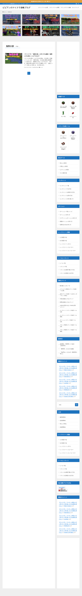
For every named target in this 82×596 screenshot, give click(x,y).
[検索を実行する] (76, 404)
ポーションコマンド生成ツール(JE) (68, 320)
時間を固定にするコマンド (66, 302)
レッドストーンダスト (65, 244)
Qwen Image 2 (68, 370)
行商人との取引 (64, 166)
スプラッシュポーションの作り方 (68, 218)
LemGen (66, 383)
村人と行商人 (63, 423)
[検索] (78, 4)
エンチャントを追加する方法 (67, 192)
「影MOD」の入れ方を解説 (67, 349)
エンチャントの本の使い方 (66, 199)
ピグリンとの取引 (64, 169)
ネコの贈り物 (63, 173)
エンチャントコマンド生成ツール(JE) (68, 311)
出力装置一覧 (63, 240)
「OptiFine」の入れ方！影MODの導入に (68, 353)
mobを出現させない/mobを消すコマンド (68, 306)
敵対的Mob (63, 417)
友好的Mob (63, 420)
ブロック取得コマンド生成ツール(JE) (68, 325)
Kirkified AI (66, 389)
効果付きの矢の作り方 (65, 224)
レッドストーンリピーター (66, 247)
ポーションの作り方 (65, 215)
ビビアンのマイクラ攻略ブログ (16, 7)
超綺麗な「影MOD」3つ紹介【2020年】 (67, 344)
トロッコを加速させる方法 (66, 273)
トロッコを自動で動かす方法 (67, 270)
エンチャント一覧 (64, 185)
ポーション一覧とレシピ (66, 211)
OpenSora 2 (67, 376)
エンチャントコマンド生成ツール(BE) (68, 316)
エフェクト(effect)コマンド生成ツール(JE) (68, 289)
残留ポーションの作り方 (66, 221)
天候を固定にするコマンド (66, 299)
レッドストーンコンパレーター (68, 250)
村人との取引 (63, 163)
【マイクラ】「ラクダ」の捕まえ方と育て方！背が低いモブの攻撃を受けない (68, 368)
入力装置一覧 (63, 237)
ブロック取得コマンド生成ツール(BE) (68, 330)
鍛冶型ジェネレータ (65, 285)
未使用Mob (63, 427)
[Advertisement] (68, 67)
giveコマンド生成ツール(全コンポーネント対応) (68, 294)
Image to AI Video (68, 396)
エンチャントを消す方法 (66, 195)
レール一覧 (63, 263)
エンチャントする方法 (65, 189)
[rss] (76, 4)
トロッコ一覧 (63, 266)
